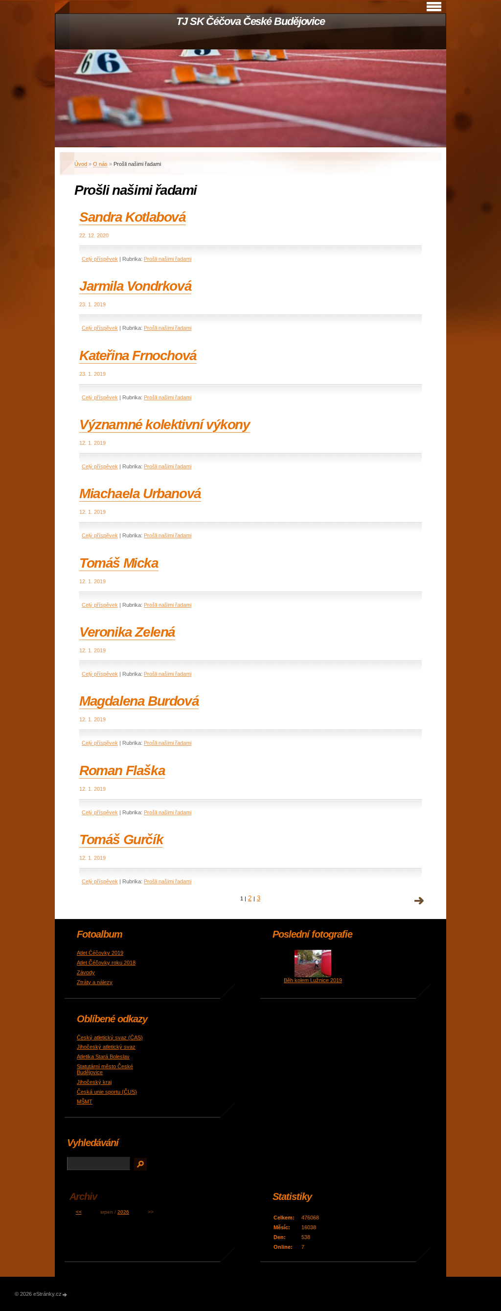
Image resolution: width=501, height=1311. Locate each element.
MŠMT (84, 1101)
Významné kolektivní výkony (164, 424)
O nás (100, 164)
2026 (123, 1212)
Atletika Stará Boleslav (103, 1056)
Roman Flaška (122, 770)
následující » (419, 901)
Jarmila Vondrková (135, 286)
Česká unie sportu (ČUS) (107, 1092)
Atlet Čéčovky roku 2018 (106, 963)
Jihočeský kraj (94, 1082)
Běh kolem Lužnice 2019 (313, 980)
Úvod (80, 164)
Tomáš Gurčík (121, 839)
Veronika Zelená (127, 632)
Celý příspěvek (100, 259)
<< (79, 1212)
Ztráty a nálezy (95, 982)
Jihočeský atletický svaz (106, 1047)
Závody (86, 972)
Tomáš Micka (119, 563)
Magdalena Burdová (139, 701)
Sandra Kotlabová (132, 217)
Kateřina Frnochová (138, 355)
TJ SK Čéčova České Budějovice (250, 21)
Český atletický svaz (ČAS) (110, 1037)
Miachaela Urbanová (140, 493)
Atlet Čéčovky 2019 (100, 953)
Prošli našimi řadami (167, 259)
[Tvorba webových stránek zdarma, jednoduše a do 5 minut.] (65, 1294)
